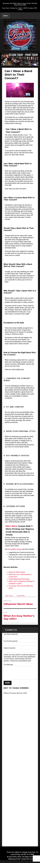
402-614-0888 (22, 5)
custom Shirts (21, 595)
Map (16, 5)
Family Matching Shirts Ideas (19, 579)
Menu (5, 16)
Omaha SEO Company (29, 859)
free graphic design (15, 549)
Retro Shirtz (11, 526)
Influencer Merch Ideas (17, 572)
